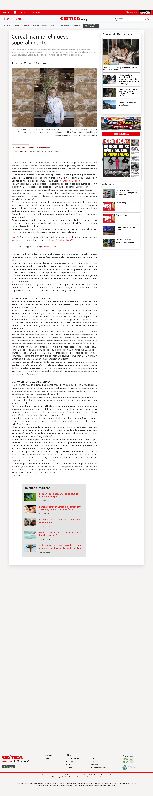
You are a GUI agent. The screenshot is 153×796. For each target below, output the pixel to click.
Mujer (67, 765)
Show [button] (26, 25)
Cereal (24, 147)
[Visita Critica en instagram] (28, 761)
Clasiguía (94, 761)
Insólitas (53, 25)
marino (32, 147)
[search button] (148, 19)
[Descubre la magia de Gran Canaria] (109, 104)
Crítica (68, 755)
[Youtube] (19, 19)
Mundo (44, 25)
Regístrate (48, 755)
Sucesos (7, 25)
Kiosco (93, 755)
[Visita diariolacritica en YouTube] (25, 761)
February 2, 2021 (49, 247)
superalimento (43, 147)
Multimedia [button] (64, 25)
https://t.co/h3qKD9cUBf (61, 240)
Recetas (68, 768)
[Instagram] (12, 19)
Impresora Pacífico (98, 768)
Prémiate (94, 765)
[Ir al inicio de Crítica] (75, 18)
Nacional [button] (16, 25)
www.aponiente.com (69, 181)
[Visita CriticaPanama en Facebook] (15, 761)
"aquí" (114, 785)
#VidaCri (16, 237)
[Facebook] (4, 19)
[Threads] (8, 19)
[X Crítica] (16, 19)
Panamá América (72, 758)
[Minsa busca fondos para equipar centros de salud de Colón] (121, 52)
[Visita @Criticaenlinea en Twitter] (18, 761)
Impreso (77, 25)
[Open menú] (15, 12)
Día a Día (69, 761)
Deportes (35, 25)
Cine (92, 758)
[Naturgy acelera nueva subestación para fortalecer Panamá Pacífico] (109, 92)
